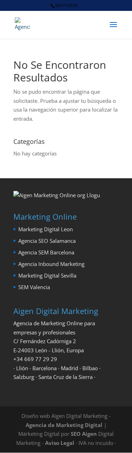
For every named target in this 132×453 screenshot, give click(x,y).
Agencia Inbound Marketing (51, 263)
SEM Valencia (34, 287)
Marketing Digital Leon (45, 229)
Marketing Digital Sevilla (47, 275)
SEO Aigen (84, 433)
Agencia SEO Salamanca (47, 240)
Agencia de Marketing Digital (64, 424)
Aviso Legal (59, 442)
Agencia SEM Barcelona (46, 252)
